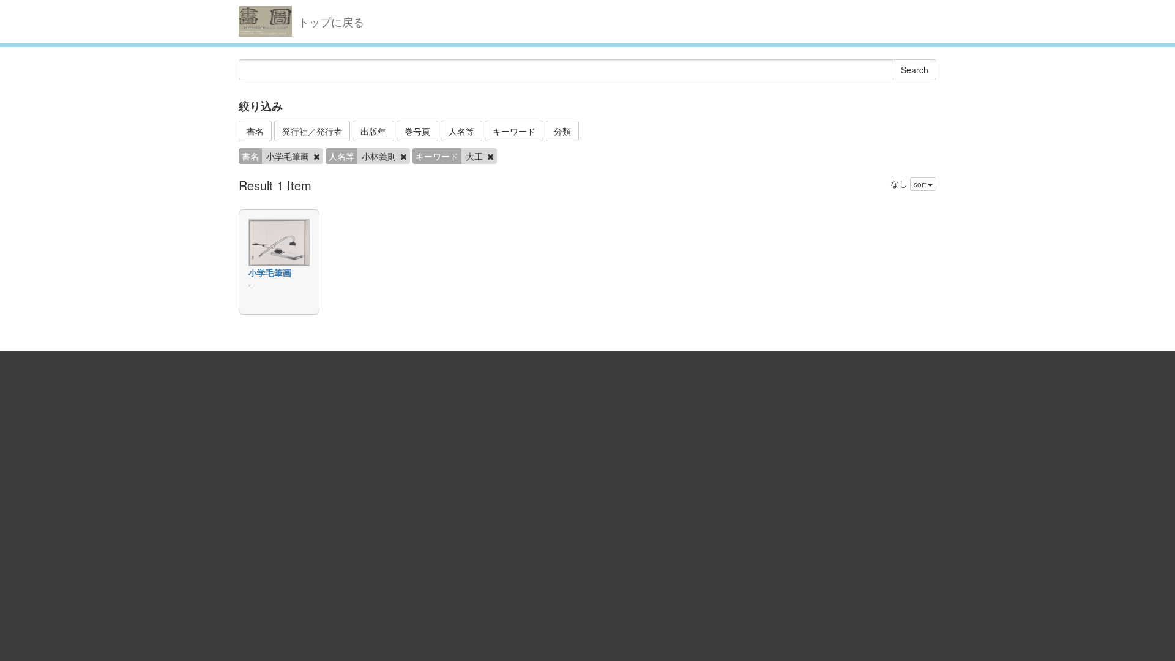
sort (921, 184)
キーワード (514, 131)
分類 (562, 131)
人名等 (461, 131)
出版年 (373, 131)
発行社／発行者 (312, 131)
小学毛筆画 (269, 272)
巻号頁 (417, 131)
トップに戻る (331, 21)
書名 (255, 131)
